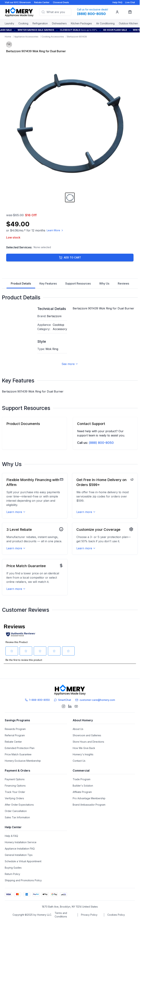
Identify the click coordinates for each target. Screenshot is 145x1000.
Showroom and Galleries (87, 735)
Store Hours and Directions (88, 741)
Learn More (53, 230)
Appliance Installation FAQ (20, 848)
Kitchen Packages (81, 23)
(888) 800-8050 (101, 443)
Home (8, 36)
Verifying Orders (14, 798)
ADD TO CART (72, 257)
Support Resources (78, 283)
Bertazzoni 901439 (77, 36)
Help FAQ (117, 2)
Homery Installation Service (20, 842)
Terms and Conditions (61, 914)
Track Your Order (15, 791)
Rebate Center (42, 2)
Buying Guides (13, 867)
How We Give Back (84, 748)
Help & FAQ (11, 835)
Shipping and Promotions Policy (23, 880)
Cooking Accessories (53, 36)
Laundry (9, 23)
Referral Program (15, 735)
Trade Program (81, 779)
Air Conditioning (105, 23)
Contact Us (79, 760)
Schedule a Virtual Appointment (23, 861)
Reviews (123, 283)
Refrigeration (40, 23)
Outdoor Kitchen (128, 23)
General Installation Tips (19, 854)
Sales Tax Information (17, 817)
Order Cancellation (16, 810)
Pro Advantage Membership (89, 798)
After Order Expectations (19, 804)
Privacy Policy (89, 914)
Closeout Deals (61, 2)
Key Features (48, 283)
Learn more (14, 512)
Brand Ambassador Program (89, 804)
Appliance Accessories (26, 36)
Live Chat (130, 2)
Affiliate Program (82, 791)
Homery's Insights (83, 754)
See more (68, 364)
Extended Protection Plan (19, 748)
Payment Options (15, 779)
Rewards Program (15, 728)
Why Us (104, 283)
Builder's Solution (83, 785)
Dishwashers (59, 23)
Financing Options (15, 785)
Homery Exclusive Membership (23, 760)
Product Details (21, 283)
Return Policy (12, 873)
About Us (78, 728)
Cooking (23, 23)
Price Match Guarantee (18, 754)
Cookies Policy (116, 914)
